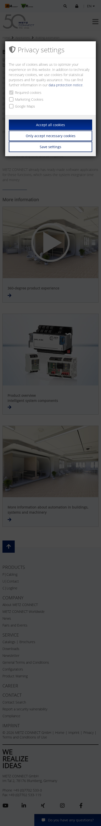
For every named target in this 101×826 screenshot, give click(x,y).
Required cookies (28, 92)
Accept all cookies (50, 124)
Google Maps (25, 106)
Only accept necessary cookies (51, 135)
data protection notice (66, 85)
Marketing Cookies (29, 99)
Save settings (50, 146)
